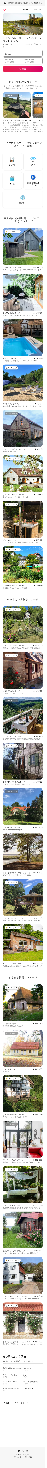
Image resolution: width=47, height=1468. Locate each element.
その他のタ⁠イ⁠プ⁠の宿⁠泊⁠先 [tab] (11, 1361)
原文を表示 (38, 3)
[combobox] (23, 54)
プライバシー (18, 1457)
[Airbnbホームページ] (4, 9)
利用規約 (28, 1457)
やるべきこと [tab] (29, 1361)
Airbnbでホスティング (32, 9)
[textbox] (13, 62)
